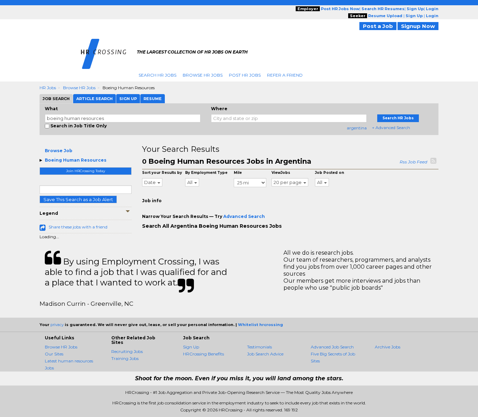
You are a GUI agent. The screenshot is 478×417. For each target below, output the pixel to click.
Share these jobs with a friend (78, 226)
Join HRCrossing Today (85, 171)
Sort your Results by (162, 172)
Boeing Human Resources (75, 160)
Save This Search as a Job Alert (78, 199)
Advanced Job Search (332, 346)
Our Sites (54, 353)
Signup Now (418, 26)
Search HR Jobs (157, 75)
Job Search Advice (265, 353)
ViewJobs (281, 172)
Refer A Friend (285, 75)
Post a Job (378, 26)
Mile (238, 172)
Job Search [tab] (56, 98)
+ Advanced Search (391, 127)
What (51, 108)
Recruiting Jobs (127, 351)
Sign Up (191, 346)
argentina (357, 127)
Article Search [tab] (94, 98)
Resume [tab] (152, 98)
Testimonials (259, 346)
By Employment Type (206, 172)
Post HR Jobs (245, 75)
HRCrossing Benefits (203, 353)
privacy (57, 324)
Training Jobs (125, 358)
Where (219, 108)
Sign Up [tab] (128, 98)
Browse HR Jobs (203, 75)
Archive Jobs (387, 346)
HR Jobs (48, 87)
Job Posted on (329, 172)
